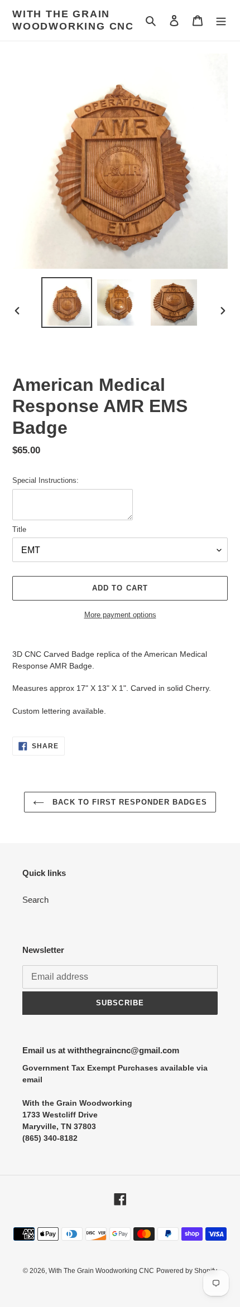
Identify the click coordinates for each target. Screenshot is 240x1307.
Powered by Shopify (186, 1271)
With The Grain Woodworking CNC (73, 20)
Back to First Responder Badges (128, 802)
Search (35, 899)
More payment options (120, 615)
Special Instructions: (45, 480)
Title (19, 529)
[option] (67, 302)
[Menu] (221, 20)
